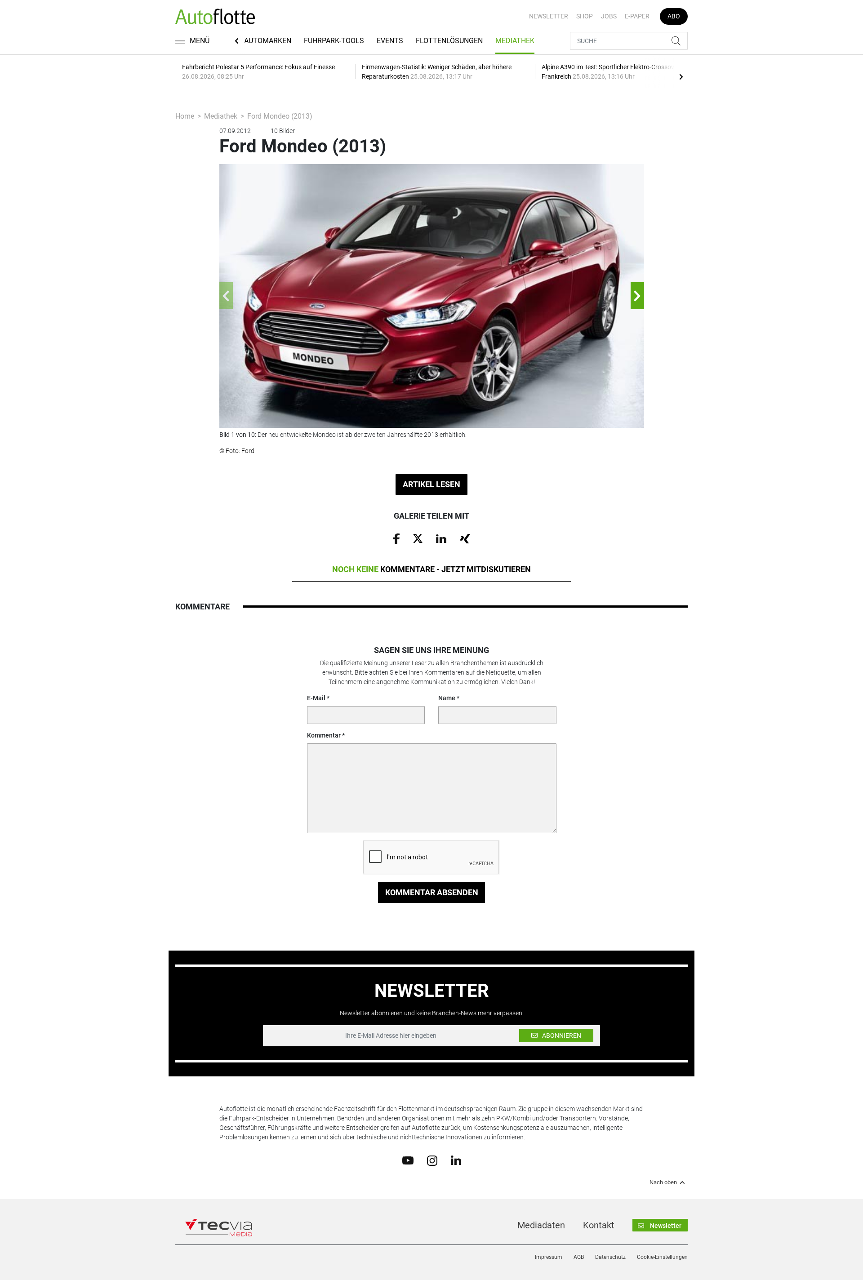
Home (184, 116)
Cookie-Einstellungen (662, 1257)
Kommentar (324, 735)
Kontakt (598, 1225)
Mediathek (514, 40)
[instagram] (432, 1160)
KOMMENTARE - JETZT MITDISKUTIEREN (431, 569)
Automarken (267, 40)
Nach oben (663, 1182)
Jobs (609, 16)
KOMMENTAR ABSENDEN (431, 892)
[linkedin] (456, 1160)
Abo (673, 16)
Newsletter (548, 16)
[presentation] (681, 76)
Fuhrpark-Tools (334, 40)
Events (390, 40)
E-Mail (316, 698)
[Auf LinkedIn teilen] (441, 538)
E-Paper (637, 16)
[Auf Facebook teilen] (396, 538)
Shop (584, 16)
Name (446, 698)
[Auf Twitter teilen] (418, 538)
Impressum (548, 1257)
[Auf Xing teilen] (465, 538)
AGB (579, 1257)
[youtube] (408, 1160)
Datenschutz (610, 1257)
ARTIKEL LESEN (431, 484)
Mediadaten (541, 1225)
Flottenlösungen (449, 40)
